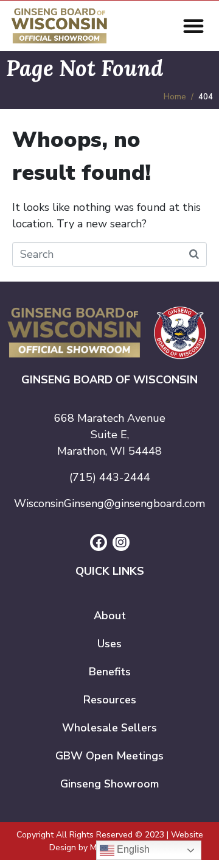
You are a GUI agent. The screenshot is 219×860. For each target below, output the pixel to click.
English (132, 849)
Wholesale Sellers (109, 727)
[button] (193, 25)
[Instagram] (121, 542)
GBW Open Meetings (109, 755)
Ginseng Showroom (109, 783)
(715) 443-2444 (109, 477)
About (110, 615)
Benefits (110, 671)
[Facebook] (98, 542)
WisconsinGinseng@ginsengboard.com (109, 503)
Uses (109, 643)
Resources (109, 699)
